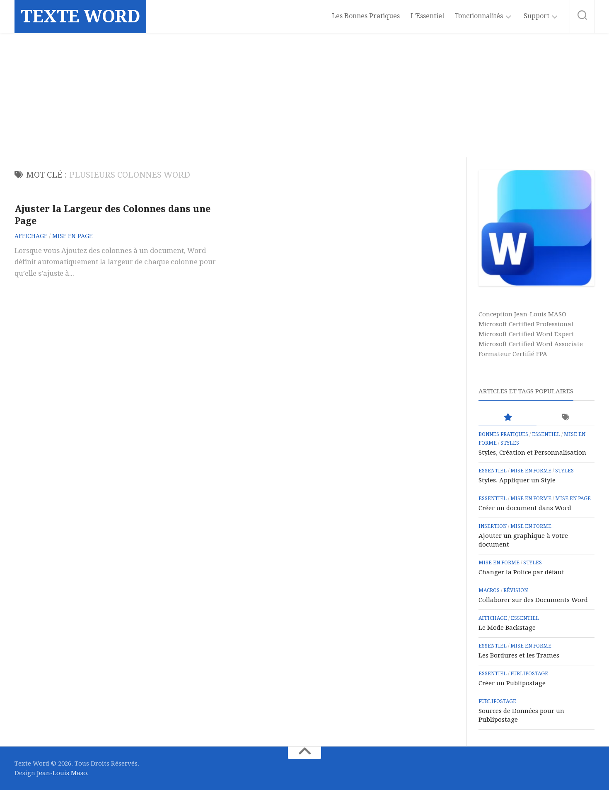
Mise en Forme (530, 471)
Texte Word (80, 16)
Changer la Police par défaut (521, 572)
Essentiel (546, 434)
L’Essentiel (427, 16)
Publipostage (529, 674)
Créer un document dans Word (525, 508)
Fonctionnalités (479, 16)
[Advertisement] (304, 95)
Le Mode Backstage (507, 627)
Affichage (31, 236)
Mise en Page (72, 236)
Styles (509, 443)
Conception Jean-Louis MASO (522, 314)
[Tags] (565, 417)
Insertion (493, 526)
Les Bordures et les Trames (519, 655)
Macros (489, 590)
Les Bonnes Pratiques (366, 16)
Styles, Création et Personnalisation (532, 452)
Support (536, 16)
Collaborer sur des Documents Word (533, 600)
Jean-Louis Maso (62, 773)
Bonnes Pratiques (503, 434)
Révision (515, 590)
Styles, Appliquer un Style (517, 480)
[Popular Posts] (507, 417)
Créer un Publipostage (512, 683)
